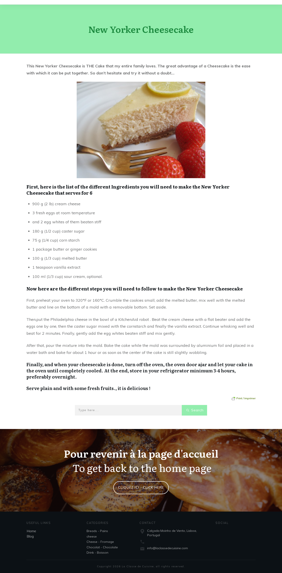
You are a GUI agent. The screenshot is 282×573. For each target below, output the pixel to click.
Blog (30, 536)
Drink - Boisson (97, 553)
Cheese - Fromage (100, 542)
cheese (92, 536)
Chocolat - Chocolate (102, 547)
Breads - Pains (97, 531)
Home (31, 531)
